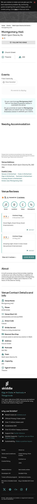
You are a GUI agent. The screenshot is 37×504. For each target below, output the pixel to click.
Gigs (4, 392)
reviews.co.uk (21, 415)
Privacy (4, 457)
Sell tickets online (24, 469)
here (16, 9)
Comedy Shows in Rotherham (12, 178)
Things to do (7, 395)
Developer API (6, 473)
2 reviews (21, 197)
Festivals (20, 392)
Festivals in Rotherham (24, 176)
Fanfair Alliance (19, 433)
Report (31, 230)
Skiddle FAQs (22, 473)
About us (21, 450)
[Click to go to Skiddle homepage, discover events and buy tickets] (7, 385)
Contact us (22, 459)
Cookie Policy (6, 461)
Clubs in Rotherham (25, 174)
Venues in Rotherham (9, 174)
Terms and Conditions (9, 453)
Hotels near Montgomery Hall (12, 181)
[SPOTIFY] (10, 490)
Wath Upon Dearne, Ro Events (21, 25)
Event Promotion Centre (22, 103)
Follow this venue (19, 42)
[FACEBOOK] (26, 490)
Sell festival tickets (24, 477)
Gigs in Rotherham (8, 176)
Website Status (6, 469)
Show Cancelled (10, 82)
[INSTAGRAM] (21, 490)
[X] (4, 490)
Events (9, 25)
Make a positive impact (24, 441)
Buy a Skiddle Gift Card (26, 481)
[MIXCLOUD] (16, 490)
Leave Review (29, 257)
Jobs (20, 463)
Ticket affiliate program (9, 477)
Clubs (10, 392)
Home (3, 25)
